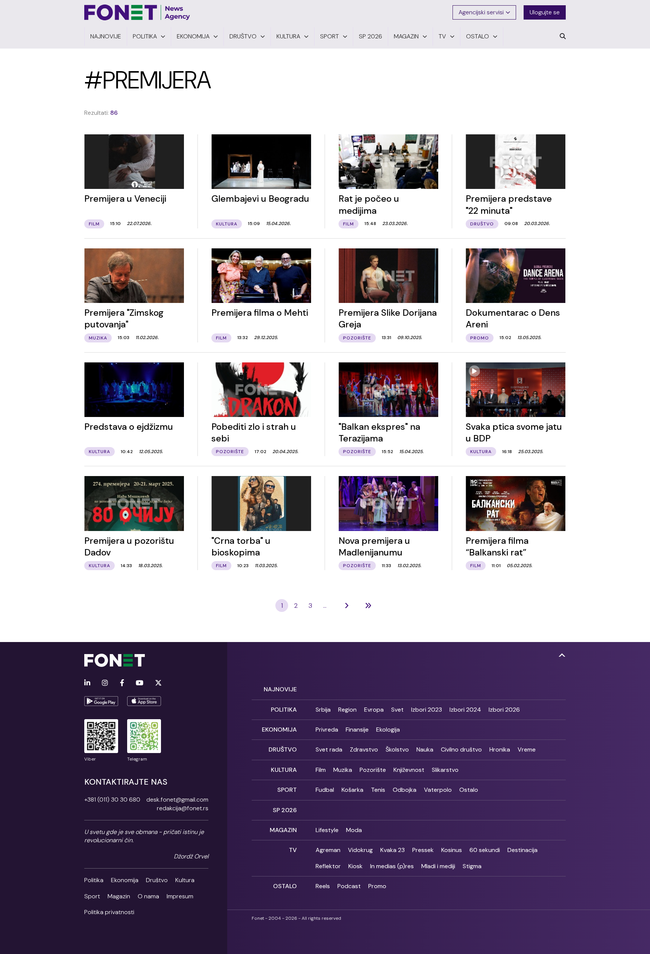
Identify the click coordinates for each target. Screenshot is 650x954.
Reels (323, 886)
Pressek (423, 850)
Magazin (119, 896)
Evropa (374, 710)
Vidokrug (360, 850)
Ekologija (388, 729)
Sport (92, 896)
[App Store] (144, 701)
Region (347, 710)
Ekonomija (124, 880)
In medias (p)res (392, 866)
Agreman (328, 850)
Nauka (424, 749)
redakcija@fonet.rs (182, 808)
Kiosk (355, 866)
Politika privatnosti (109, 912)
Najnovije (280, 689)
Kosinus (451, 850)
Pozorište (373, 770)
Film (321, 770)
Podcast (349, 886)
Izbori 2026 (504, 710)
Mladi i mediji (438, 866)
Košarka (352, 790)
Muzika (342, 770)
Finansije (357, 729)
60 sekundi (484, 850)
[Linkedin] (87, 683)
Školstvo (397, 749)
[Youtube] (139, 683)
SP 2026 (285, 810)
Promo (377, 886)
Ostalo (468, 790)
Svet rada (329, 749)
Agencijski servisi (481, 12)
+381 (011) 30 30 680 (112, 799)
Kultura (184, 880)
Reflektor (328, 866)
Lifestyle (327, 830)
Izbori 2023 (426, 710)
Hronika (499, 749)
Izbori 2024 (465, 710)
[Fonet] (137, 12)
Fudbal (325, 790)
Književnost (408, 770)
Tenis (378, 790)
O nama (148, 896)
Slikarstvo (445, 770)
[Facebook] (122, 683)
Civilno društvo (461, 749)
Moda (354, 830)
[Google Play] (101, 701)
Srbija (323, 710)
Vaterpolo (438, 790)
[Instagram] (105, 683)
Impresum (180, 896)
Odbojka (404, 790)
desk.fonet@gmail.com (177, 799)
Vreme (527, 749)
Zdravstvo (364, 749)
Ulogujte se (545, 12)
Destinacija (522, 850)
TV (293, 850)
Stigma (472, 866)
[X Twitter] (158, 683)
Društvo (157, 880)
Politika (93, 880)
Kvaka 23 (392, 850)
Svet (397, 710)
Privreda (327, 729)
